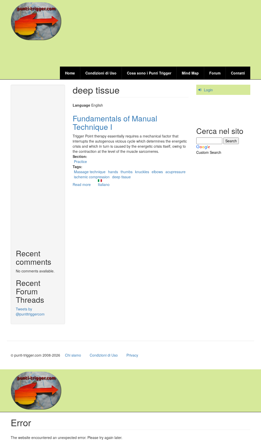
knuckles (142, 171)
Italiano (104, 184)
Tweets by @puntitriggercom (30, 311)
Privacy (132, 355)
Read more (82, 184)
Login (208, 89)
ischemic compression (92, 176)
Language (81, 105)
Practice (80, 161)
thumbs (127, 171)
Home (70, 73)
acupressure (175, 171)
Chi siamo (73, 355)
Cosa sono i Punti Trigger (149, 73)
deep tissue (121, 176)
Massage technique (90, 171)
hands (113, 171)
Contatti (238, 73)
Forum (214, 73)
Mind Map (190, 73)
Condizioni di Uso (100, 73)
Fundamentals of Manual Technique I (115, 122)
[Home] (38, 21)
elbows (157, 171)
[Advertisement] (157, 54)
